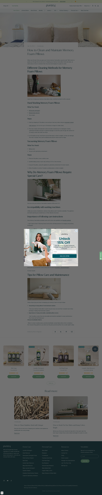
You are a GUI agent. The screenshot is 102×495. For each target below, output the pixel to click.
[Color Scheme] (2, 493)
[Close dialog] (76, 230)
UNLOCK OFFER (64, 256)
